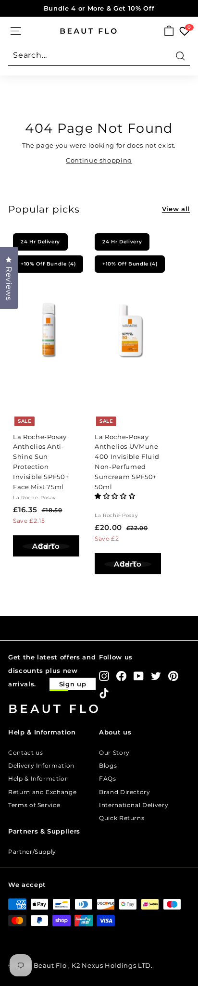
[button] (116, 496)
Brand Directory (124, 792)
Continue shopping (99, 160)
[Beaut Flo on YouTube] (139, 676)
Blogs (108, 765)
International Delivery (133, 805)
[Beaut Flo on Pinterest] (173, 676)
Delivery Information (41, 765)
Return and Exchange (42, 792)
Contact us (25, 752)
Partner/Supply (32, 851)
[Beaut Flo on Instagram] (104, 676)
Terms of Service (34, 805)
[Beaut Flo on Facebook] (121, 676)
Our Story (114, 752)
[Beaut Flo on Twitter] (156, 676)
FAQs (107, 778)
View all (176, 209)
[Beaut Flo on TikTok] (104, 693)
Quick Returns (121, 818)
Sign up (73, 684)
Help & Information (38, 778)
